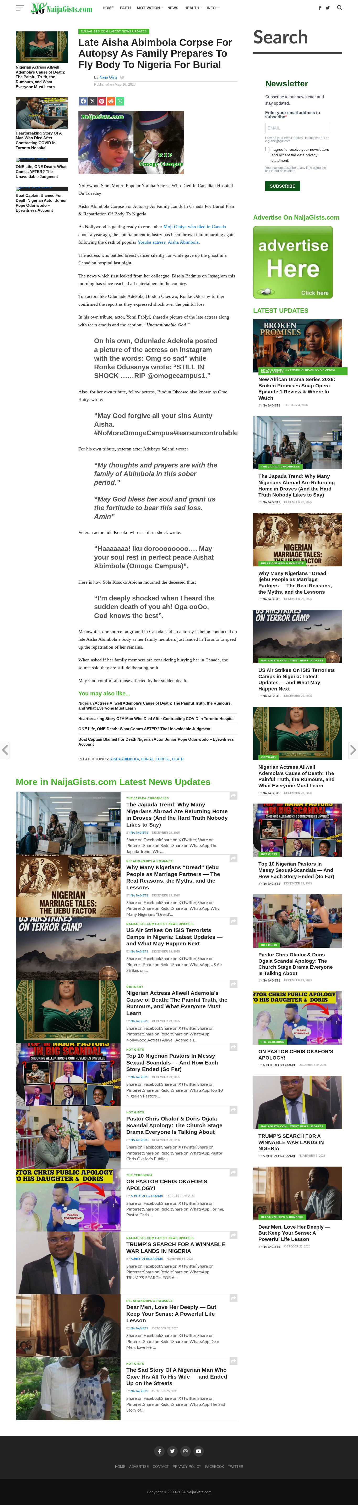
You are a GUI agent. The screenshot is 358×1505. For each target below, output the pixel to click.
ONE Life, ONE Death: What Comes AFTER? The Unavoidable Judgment (41, 171)
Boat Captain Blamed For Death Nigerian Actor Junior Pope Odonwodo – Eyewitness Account (41, 202)
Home (108, 8)
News (172, 8)
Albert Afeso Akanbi (147, 1195)
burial (147, 759)
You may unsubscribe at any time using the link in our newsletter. (295, 169)
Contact (161, 1467)
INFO (211, 8)
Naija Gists (108, 77)
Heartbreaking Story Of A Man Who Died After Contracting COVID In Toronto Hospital (39, 140)
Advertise (139, 1467)
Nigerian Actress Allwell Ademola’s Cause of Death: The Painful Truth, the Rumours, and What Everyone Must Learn (40, 77)
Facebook (214, 1467)
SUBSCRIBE (282, 186)
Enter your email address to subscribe (292, 115)
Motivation (148, 8)
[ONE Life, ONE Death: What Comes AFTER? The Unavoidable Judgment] (31, 158)
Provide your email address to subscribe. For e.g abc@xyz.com (297, 139)
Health (192, 8)
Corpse (163, 759)
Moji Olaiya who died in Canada (195, 226)
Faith (125, 8)
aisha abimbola (124, 759)
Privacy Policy (187, 1467)
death (177, 759)
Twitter (235, 1467)
